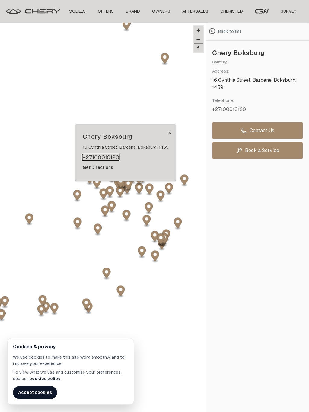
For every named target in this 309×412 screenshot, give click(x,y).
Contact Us (262, 130)
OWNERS (161, 11)
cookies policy (44, 378)
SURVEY (289, 11)
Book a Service (262, 150)
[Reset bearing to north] (198, 47)
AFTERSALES (195, 11)
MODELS (77, 11)
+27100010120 (101, 157)
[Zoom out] (198, 39)
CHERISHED (231, 11)
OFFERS (106, 11)
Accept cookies (35, 392)
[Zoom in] (198, 30)
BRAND (133, 11)
